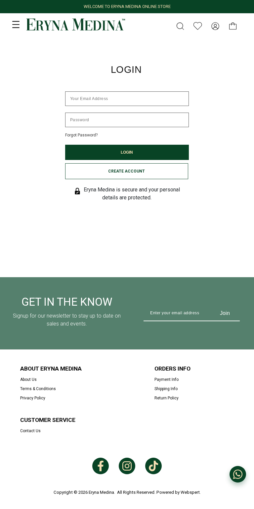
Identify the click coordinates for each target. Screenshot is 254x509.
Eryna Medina (101, 492)
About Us (28, 379)
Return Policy (166, 398)
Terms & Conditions (38, 388)
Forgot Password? (81, 135)
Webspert (190, 492)
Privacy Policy (32, 398)
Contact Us (30, 431)
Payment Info (166, 379)
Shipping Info (166, 388)
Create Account (126, 171)
